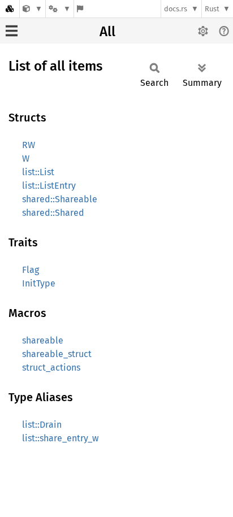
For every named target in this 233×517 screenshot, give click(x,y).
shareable (42, 340)
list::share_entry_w (60, 438)
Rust (212, 9)
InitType (38, 283)
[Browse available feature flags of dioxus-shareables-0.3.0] (80, 9)
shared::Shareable (59, 199)
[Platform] (59, 9)
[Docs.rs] (9, 9)
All (107, 32)
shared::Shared (53, 212)
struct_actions (51, 367)
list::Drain (42, 424)
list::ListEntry (49, 185)
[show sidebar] (11, 31)
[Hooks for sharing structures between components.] (32, 9)
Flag (30, 269)
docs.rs (175, 9)
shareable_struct (57, 354)
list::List (38, 172)
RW (28, 145)
